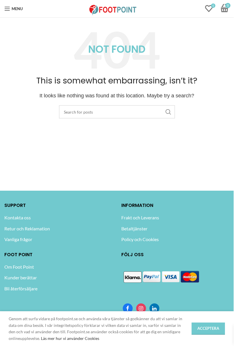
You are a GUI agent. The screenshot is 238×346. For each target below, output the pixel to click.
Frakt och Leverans (140, 217)
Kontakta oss (17, 217)
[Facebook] (128, 308)
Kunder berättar (20, 277)
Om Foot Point (19, 266)
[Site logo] (113, 8)
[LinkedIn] (154, 308)
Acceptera (208, 328)
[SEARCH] (168, 112)
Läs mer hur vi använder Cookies (70, 338)
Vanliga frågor (18, 239)
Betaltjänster (134, 228)
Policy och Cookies (140, 239)
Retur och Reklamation (27, 228)
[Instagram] (141, 308)
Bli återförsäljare (20, 288)
